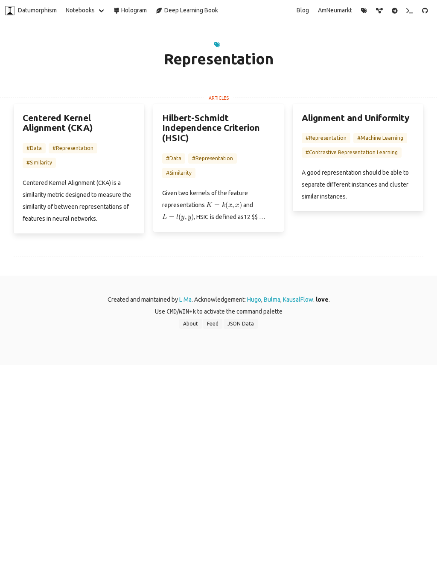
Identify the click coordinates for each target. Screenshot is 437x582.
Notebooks (80, 10)
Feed (212, 323)
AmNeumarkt (335, 10)
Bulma (272, 299)
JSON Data (240, 323)
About (190, 323)
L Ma (185, 299)
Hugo (254, 299)
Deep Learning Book (190, 10)
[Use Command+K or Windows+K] (410, 11)
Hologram (133, 10)
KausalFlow (298, 299)
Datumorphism (37, 10)
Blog (303, 10)
